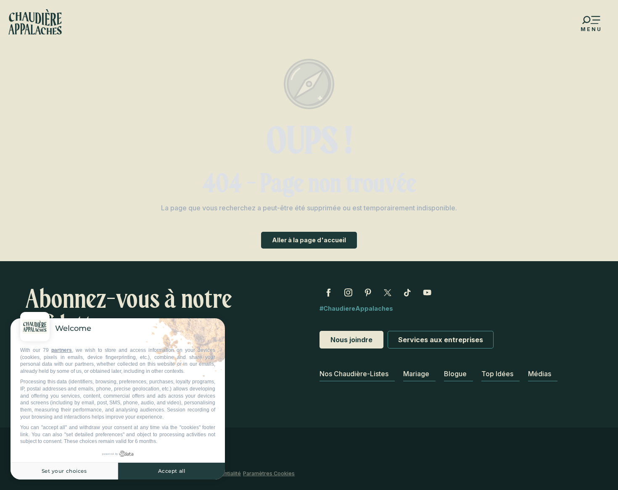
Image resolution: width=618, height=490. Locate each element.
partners (61, 350)
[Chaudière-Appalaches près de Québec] (35, 21)
